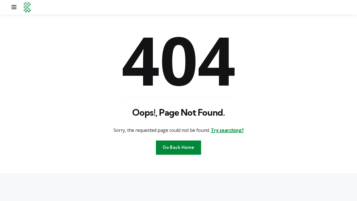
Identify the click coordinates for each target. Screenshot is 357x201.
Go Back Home (178, 147)
